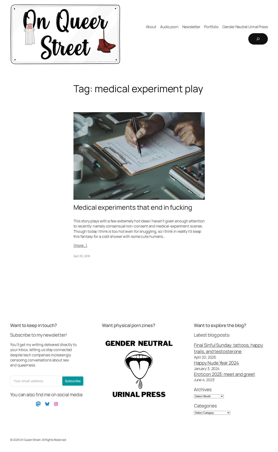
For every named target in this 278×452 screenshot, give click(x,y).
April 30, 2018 (81, 256)
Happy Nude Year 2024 (216, 363)
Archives (202, 389)
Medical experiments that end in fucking (132, 207)
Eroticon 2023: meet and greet (224, 374)
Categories (205, 406)
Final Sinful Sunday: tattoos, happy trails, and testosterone (228, 348)
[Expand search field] (258, 39)
